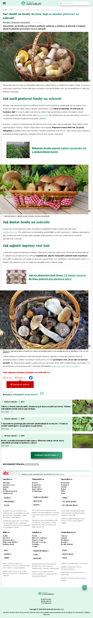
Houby (28, 464)
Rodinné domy (8, 544)
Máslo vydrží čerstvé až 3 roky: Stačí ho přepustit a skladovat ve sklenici (16, 573)
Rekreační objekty (10, 542)
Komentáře (36, 485)
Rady (5, 489)
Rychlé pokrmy (67, 544)
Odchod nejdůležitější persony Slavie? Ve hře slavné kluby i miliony (73, 521)
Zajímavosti (8, 493)
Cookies (46, 603)
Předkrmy (65, 540)
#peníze (36, 505)
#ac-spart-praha (69, 501)
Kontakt (46, 599)
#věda (35, 554)
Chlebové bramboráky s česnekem (74, 563)
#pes (6, 550)
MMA (63, 491)
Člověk (34, 536)
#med (64, 558)
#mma (64, 498)
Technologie (37, 491)
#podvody (37, 558)
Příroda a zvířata (39, 542)
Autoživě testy (9, 485)
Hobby (5, 536)
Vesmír (35, 546)
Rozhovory (36, 487)
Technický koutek (10, 491)
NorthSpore (42, 115)
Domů (5, 10)
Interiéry (6, 538)
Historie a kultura (39, 538)
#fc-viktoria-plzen (69, 505)
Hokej (63, 489)
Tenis (63, 493)
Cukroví (64, 536)
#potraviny (37, 501)
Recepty (64, 542)
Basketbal (65, 483)
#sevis (6, 505)
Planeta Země (37, 540)
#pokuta (7, 554)
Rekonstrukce (8, 540)
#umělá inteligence (40, 551)
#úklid (6, 558)
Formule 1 (65, 485)
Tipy (11, 10)
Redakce (46, 601)
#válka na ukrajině (40, 497)
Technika (35, 544)
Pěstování (35, 464)
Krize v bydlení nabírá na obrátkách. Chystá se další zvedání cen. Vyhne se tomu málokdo (16, 566)
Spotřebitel (37, 489)
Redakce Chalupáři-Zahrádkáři (16, 22)
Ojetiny (6, 487)
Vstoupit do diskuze (20, 384)
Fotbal (63, 487)
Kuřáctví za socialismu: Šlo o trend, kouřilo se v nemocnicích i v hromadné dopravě (45, 574)
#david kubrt (9, 501)
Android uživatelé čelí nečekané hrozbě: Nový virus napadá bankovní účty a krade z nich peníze (45, 566)
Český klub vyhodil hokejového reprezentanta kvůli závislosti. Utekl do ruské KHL (73, 513)
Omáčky (64, 538)
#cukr (64, 550)
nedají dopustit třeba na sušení (65, 366)
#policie (7, 498)
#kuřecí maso (67, 554)
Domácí (35, 483)
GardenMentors (10, 232)
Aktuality (6, 483)
